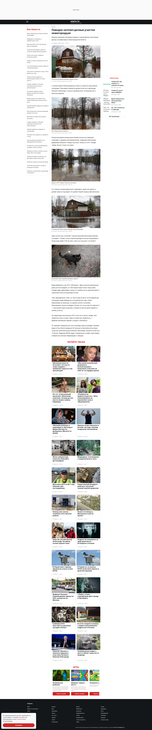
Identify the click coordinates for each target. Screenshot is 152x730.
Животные (79, 708)
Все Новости (33, 29)
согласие (19, 719)
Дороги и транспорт (32, 708)
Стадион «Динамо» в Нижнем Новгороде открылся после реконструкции (35, 85)
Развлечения (79, 717)
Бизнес (54, 706)
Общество (30, 715)
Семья (29, 719)
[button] (114, 84)
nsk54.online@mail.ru (118, 727)
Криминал (54, 711)
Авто (28, 706)
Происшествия (31, 717)
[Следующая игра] (98, 675)
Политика (103, 715)
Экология (29, 722)
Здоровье (103, 708)
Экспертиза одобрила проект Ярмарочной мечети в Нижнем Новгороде (35, 93)
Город (102, 706)
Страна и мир (104, 719)
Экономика (55, 722)
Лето (102, 711)
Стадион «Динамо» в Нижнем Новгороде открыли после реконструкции (35, 123)
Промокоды (114, 78)
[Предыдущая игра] (54, 675)
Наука (53, 713)
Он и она (54, 715)
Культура (78, 711)
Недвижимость (80, 713)
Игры (76, 667)
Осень (78, 715)
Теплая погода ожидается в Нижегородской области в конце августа (36, 78)
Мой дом (29, 713)
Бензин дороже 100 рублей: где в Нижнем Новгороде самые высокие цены (37, 100)
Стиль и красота (80, 719)
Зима (28, 711)
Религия (103, 717)
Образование (104, 713)
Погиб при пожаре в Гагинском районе (37, 162)
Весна (53, 27)
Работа (53, 717)
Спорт (53, 719)
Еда (53, 708)
